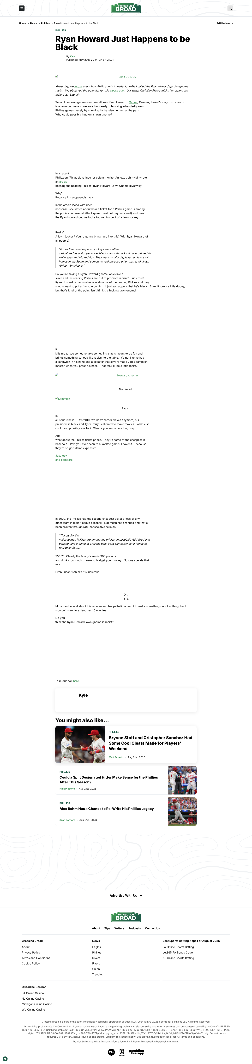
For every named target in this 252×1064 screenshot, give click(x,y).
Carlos (133, 102)
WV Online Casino (33, 1009)
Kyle (72, 56)
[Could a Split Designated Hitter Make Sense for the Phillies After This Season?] (182, 780)
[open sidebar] (22, 8)
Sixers (96, 958)
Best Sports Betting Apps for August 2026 (191, 941)
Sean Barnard (67, 819)
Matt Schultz (116, 757)
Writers (119, 928)
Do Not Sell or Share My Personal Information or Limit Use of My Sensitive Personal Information (126, 1041)
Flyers (96, 963)
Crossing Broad (32, 941)
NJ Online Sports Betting (178, 958)
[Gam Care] (122, 1052)
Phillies (60, 30)
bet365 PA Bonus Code (178, 952)
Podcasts (135, 928)
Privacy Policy (31, 952)
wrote (78, 86)
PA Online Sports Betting (178, 947)
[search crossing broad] (230, 8)
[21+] (111, 1052)
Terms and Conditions (36, 958)
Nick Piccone (67, 788)
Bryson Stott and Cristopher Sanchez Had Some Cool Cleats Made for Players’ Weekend (150, 743)
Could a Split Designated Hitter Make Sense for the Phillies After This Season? (108, 779)
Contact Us (152, 928)
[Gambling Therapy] (136, 1052)
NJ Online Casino (33, 998)
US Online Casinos (34, 987)
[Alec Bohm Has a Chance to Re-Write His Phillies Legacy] (182, 811)
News (96, 941)
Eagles (96, 947)
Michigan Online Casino (37, 1004)
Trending (98, 974)
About (96, 928)
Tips (107, 928)
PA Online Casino (33, 993)
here (76, 681)
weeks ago (117, 90)
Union (96, 969)
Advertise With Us (123, 895)
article (63, 181)
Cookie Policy (31, 963)
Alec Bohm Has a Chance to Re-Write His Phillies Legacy (106, 809)
